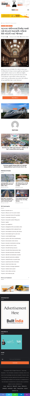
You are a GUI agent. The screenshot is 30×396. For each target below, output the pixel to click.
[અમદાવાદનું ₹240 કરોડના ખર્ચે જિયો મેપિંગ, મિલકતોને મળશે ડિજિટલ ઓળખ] (7, 178)
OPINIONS (4, 388)
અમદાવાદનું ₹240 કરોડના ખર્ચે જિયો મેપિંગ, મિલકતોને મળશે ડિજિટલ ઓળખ (7, 184)
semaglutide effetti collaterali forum (13, 229)
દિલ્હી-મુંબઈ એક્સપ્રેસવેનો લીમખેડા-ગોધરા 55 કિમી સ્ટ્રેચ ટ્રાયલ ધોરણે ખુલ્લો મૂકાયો (7, 200)
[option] (15, 111)
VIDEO (15, 388)
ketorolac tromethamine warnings (13, 243)
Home (3, 23)
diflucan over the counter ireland (13, 212)
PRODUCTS (24, 386)
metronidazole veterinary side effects (14, 231)
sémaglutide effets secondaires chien (14, 226)
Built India (5, 36)
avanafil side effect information (12, 261)
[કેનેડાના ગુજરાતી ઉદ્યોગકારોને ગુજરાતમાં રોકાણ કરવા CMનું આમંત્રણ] (22, 193)
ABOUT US (9, 386)
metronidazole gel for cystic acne (13, 233)
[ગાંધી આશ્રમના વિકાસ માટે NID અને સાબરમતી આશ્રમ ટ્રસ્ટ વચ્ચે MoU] (22, 178)
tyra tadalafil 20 (9, 224)
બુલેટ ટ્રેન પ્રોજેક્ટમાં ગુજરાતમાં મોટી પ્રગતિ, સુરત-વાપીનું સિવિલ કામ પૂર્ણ (15, 112)
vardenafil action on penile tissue (13, 259)
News (19, 386)
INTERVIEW (10, 388)
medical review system (10, 268)
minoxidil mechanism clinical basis (13, 252)
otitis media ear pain (10, 273)
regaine (7, 222)
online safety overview (10, 271)
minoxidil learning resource (11, 247)
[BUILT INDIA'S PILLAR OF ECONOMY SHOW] (15, 3)
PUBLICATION (20, 388)
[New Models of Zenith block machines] (15, 288)
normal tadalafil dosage (11, 236)
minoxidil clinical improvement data (13, 250)
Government (13, 23)
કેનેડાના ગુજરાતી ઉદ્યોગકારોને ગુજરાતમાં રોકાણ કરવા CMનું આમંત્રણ (22, 200)
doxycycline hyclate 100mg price (13, 219)
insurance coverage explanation (12, 266)
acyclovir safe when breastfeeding (13, 238)
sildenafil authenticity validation (12, 257)
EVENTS (26, 388)
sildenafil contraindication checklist (13, 254)
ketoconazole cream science (12, 240)
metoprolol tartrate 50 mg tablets (13, 215)
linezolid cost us (9, 210)
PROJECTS (8, 23)
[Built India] (15, 10)
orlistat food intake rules (11, 264)
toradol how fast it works (11, 245)
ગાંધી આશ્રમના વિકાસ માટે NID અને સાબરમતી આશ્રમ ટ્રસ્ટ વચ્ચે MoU (22, 184)
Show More (14, 97)
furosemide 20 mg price (11, 217)
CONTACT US (15, 390)
